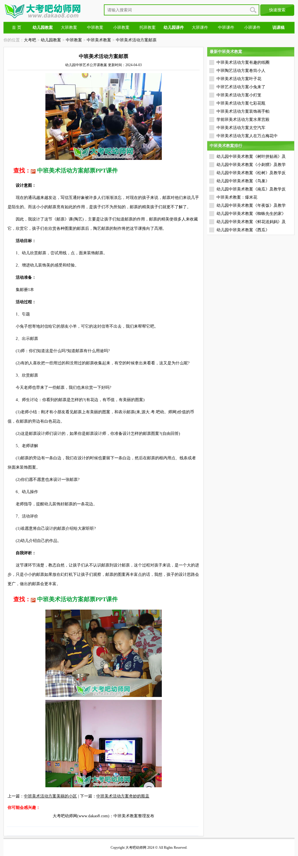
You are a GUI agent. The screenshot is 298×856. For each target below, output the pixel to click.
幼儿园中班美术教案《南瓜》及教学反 (251, 189)
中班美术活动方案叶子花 (239, 79)
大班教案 (69, 27)
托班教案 (147, 27)
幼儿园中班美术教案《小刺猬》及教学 (251, 165)
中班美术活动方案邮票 (136, 40)
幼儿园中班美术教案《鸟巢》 (243, 181)
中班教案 (95, 27)
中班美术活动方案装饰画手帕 (243, 111)
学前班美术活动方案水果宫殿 (243, 119)
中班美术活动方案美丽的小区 (50, 796)
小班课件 (252, 27)
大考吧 (30, 40)
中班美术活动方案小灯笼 (239, 95)
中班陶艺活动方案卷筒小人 (241, 70)
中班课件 (226, 27)
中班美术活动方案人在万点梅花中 (247, 136)
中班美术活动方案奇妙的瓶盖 (122, 796)
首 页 (16, 27)
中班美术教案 (99, 40)
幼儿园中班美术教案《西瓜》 (243, 230)
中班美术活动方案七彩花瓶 (241, 103)
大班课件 (200, 27)
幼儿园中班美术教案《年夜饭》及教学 (251, 205)
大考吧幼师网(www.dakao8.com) (81, 816)
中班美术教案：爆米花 (237, 197)
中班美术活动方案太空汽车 (241, 128)
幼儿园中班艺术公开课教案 (86, 65)
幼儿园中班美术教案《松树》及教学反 (251, 173)
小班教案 (121, 27)
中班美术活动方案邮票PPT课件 (77, 170)
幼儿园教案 (51, 40)
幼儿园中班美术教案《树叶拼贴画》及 (251, 156)
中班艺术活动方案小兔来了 (241, 87)
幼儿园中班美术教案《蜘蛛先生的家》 (251, 213)
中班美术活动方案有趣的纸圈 (243, 62)
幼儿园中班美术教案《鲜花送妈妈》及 (251, 222)
